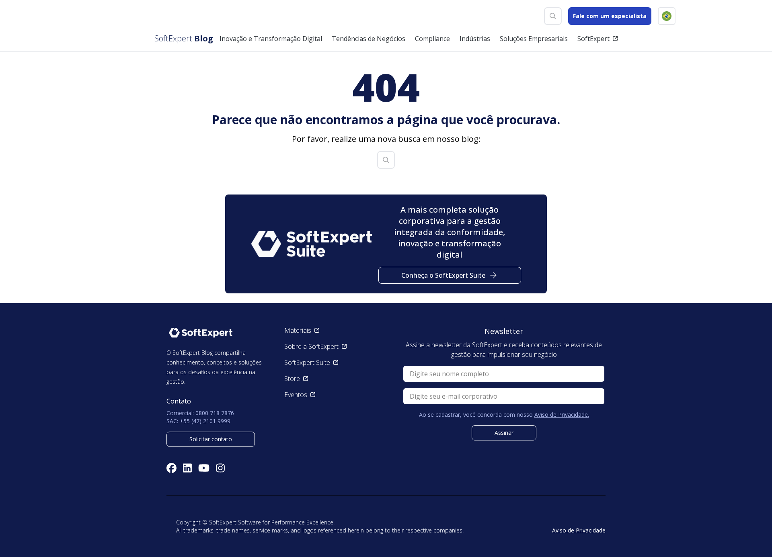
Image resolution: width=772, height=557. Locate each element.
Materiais (297, 330)
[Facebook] (171, 468)
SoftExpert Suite (307, 362)
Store (292, 378)
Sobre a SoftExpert (311, 346)
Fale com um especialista (610, 16)
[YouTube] (204, 468)
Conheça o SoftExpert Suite (443, 275)
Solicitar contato (210, 439)
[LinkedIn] (187, 468)
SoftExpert (593, 38)
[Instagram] (220, 468)
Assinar (504, 432)
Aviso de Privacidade (579, 530)
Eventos (295, 394)
